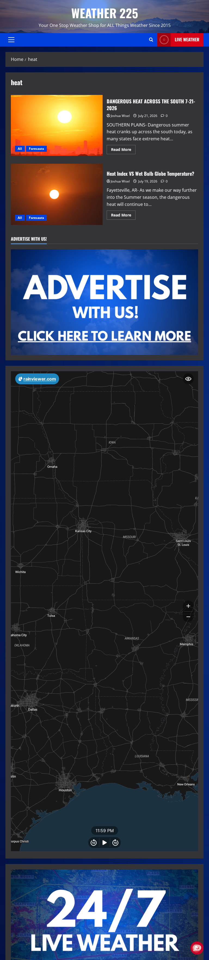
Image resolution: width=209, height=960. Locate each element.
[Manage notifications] (196, 948)
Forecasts (36, 148)
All (20, 148)
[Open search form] (151, 40)
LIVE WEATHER (187, 39)
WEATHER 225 (104, 13)
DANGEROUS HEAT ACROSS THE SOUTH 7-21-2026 (57, 125)
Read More (123, 150)
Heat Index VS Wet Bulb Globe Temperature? (57, 194)
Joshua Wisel (120, 115)
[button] (11, 39)
